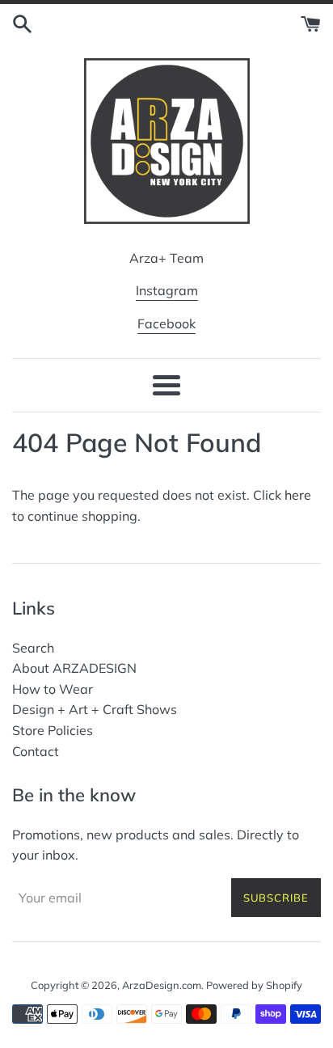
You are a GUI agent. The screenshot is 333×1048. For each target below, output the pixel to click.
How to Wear (52, 689)
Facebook (166, 323)
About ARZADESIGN (74, 668)
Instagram (167, 290)
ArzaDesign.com (161, 984)
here (298, 495)
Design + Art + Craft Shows (94, 709)
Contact (35, 751)
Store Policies (52, 730)
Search (33, 648)
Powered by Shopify (254, 984)
